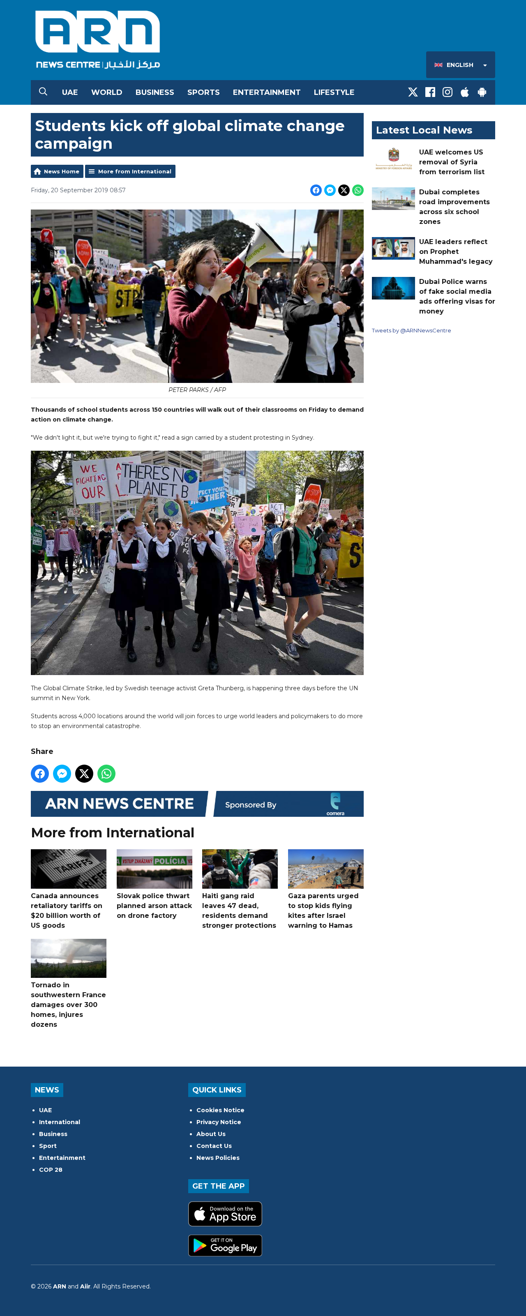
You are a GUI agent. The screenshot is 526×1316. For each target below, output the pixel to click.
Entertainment (267, 92)
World (106, 92)
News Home (61, 171)
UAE (70, 92)
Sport (48, 1146)
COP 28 (50, 1169)
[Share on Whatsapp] (358, 190)
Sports (203, 92)
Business (155, 92)
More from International (134, 171)
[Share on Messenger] (330, 190)
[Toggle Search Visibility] (43, 92)
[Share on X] (344, 190)
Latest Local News (424, 130)
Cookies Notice (220, 1110)
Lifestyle (334, 92)
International (59, 1122)
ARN (59, 1286)
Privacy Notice (218, 1122)
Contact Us (214, 1146)
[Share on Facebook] (316, 190)
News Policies (218, 1158)
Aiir (85, 1286)
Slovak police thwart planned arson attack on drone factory (154, 906)
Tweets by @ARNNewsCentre (411, 330)
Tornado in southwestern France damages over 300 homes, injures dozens (68, 1004)
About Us (211, 1134)
